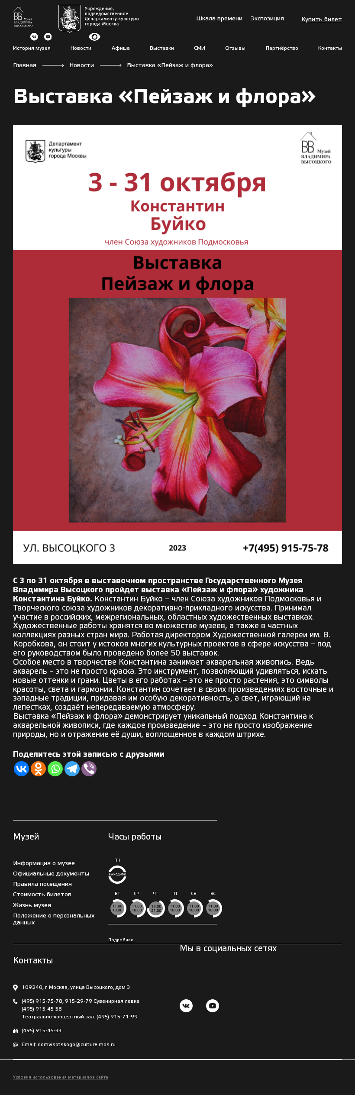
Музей (26, 837)
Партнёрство (282, 48)
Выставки (162, 48)
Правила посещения (42, 884)
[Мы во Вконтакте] (186, 1006)
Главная (24, 65)
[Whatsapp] (55, 768)
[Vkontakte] (21, 768)
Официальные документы (51, 874)
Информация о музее (44, 863)
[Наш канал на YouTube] (212, 1006)
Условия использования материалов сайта (60, 1077)
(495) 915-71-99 (117, 1016)
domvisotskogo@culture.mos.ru (77, 1044)
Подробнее (120, 940)
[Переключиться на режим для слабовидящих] (94, 37)
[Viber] (89, 768)
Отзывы (235, 48)
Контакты (330, 48)
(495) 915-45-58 (42, 1009)
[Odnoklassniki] (38, 768)
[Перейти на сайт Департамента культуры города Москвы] (98, 19)
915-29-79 (78, 1001)
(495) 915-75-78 (42, 1001)
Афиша (121, 48)
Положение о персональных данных (53, 919)
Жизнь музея (32, 905)
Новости (81, 48)
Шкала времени (219, 19)
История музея (32, 48)
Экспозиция (267, 19)
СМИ (199, 48)
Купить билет (321, 20)
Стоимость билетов (42, 895)
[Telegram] (72, 768)
